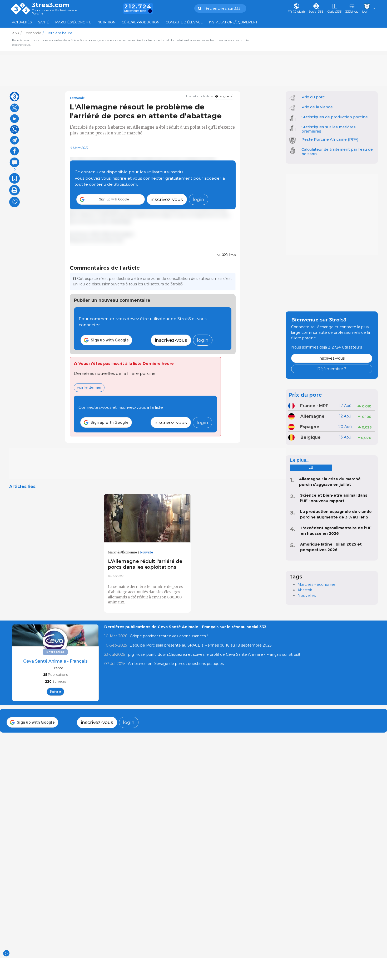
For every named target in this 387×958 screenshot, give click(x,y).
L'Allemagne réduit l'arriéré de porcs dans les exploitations (145, 564)
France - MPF (314, 405)
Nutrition (106, 22)
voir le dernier (89, 387)
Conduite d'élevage (184, 22)
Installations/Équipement (233, 22)
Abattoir (304, 590)
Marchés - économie (316, 584)
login (198, 199)
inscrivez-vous (167, 199)
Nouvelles (306, 595)
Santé (43, 22)
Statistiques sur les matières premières (328, 129)
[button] (110, 199)
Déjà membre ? (331, 368)
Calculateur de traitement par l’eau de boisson (337, 151)
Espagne (309, 426)
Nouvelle (146, 552)
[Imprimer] (14, 190)
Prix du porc (313, 97)
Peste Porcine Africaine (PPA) (329, 139)
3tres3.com (50, 5)
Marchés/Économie (73, 22)
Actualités (22, 22)
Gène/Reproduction (140, 22)
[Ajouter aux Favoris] (14, 178)
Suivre (55, 691)
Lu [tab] (311, 468)
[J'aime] (14, 202)
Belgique (310, 437)
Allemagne (312, 416)
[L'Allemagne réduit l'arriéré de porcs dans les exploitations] (147, 518)
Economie (77, 98)
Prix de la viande (317, 107)
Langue (224, 96)
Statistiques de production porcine (334, 117)
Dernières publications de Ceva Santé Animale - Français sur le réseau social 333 (185, 626)
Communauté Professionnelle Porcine (54, 12)
